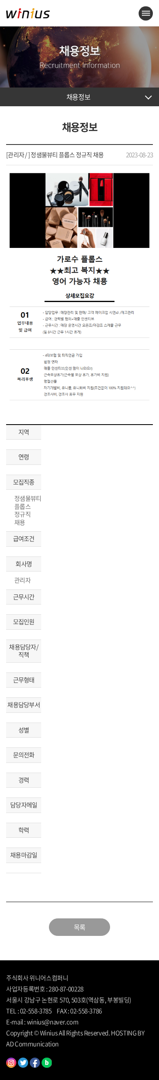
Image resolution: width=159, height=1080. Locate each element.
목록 (79, 927)
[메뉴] (146, 13)
